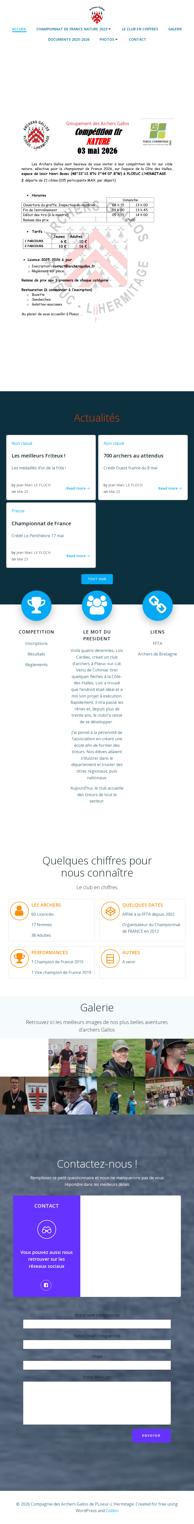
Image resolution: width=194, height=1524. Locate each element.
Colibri (112, 1510)
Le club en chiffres (140, 29)
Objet (97, 1356)
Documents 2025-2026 (68, 39)
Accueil (19, 29)
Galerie (175, 29)
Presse (18, 511)
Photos (107, 39)
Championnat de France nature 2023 (71, 29)
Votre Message (97, 1377)
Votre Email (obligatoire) (97, 1336)
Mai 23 (22, 491)
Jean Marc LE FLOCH (33, 485)
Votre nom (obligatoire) (97, 1315)
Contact (137, 39)
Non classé (22, 443)
